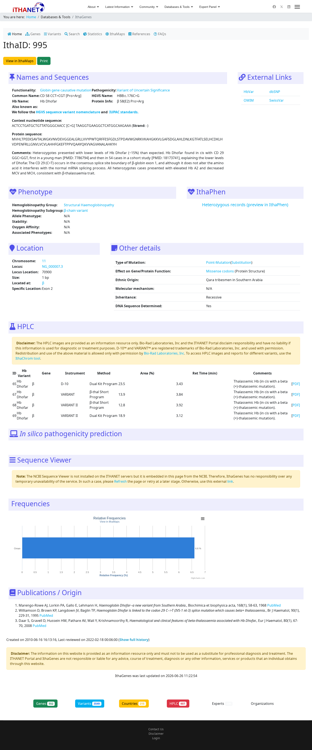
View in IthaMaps (20, 61)
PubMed (274, 605)
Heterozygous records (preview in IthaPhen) (245, 204)
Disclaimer (156, 734)
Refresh (120, 481)
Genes (35, 34)
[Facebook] (274, 6)
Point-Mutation (218, 262)
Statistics (94, 34)
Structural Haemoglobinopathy (89, 205)
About (92, 6)
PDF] (296, 383)
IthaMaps (117, 34)
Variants (54, 34)
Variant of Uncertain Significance (143, 90)
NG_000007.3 (52, 266)
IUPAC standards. (123, 112)
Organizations (266, 703)
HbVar (248, 91)
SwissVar (276, 100)
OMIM (248, 100)
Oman (17, 548)
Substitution (241, 262)
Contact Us (156, 729)
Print (44, 61)
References (140, 34)
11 (44, 261)
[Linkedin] (288, 6)
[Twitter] (281, 6)
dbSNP (274, 91)
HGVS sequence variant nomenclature (68, 112)
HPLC (177, 703)
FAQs (161, 34)
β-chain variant (76, 210)
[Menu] (297, 6)
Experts (221, 703)
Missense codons (220, 271)
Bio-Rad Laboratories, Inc (164, 353)
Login (156, 738)
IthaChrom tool (27, 358)
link (230, 481)
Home (16, 34)
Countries (133, 703)
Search (74, 34)
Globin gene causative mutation (65, 90)
